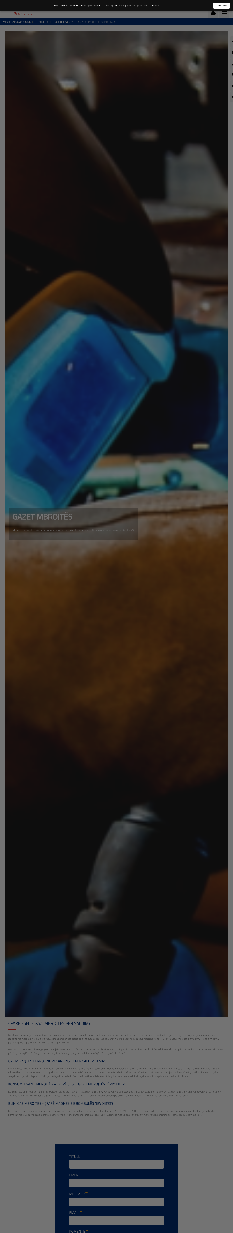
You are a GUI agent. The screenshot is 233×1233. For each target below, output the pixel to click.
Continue (221, 5)
